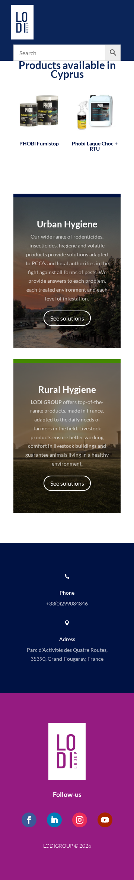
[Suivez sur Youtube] (105, 819)
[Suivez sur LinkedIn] (54, 819)
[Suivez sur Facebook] (29, 819)
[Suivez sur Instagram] (79, 819)
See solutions (67, 318)
